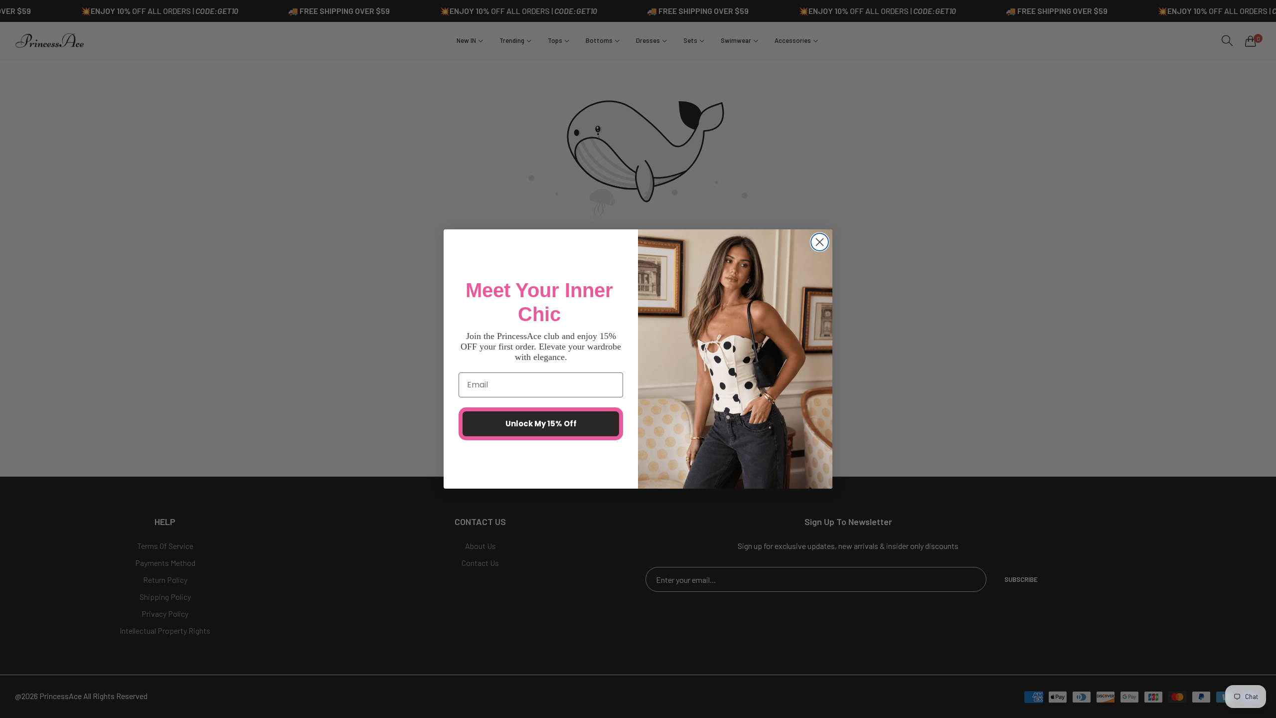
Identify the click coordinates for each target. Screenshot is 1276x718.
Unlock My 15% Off (541, 423)
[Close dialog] (819, 242)
